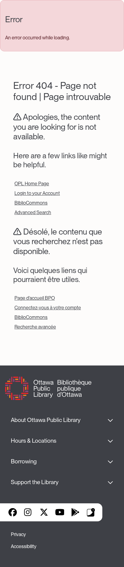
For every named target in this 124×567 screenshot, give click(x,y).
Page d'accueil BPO (34, 298)
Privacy (18, 534)
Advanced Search (32, 212)
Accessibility (23, 546)
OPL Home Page (31, 183)
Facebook (12, 512)
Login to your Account (37, 193)
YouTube (59, 512)
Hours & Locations (33, 440)
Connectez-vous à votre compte (47, 308)
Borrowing (24, 461)
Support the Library (34, 482)
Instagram (28, 512)
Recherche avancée (35, 327)
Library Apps (91, 512)
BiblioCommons (31, 203)
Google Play (75, 512)
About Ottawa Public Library (45, 420)
